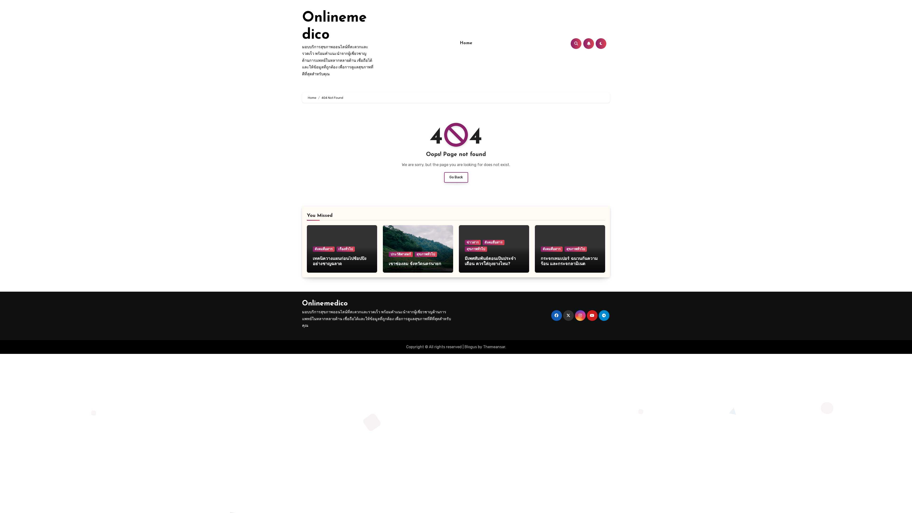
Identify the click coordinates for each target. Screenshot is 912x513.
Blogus (471, 347)
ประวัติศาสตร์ (401, 254)
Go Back (456, 177)
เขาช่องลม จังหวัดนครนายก (416, 264)
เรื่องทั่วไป (345, 249)
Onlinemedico (325, 303)
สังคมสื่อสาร (324, 249)
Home (466, 43)
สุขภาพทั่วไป (426, 254)
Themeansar (494, 347)
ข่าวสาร (473, 242)
